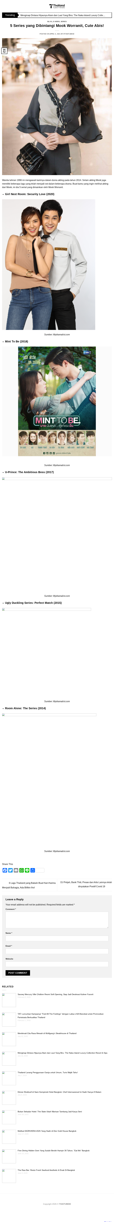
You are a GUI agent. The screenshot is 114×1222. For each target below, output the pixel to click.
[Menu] (3, 6)
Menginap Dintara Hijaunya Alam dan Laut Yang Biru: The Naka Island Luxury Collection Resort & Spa (63, 15)
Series (64, 21)
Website (9, 959)
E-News (56, 21)
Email (9, 946)
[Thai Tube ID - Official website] (57, 6)
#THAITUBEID (69, 34)
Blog (49, 21)
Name (9, 933)
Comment (11, 909)
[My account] (110, 6)
